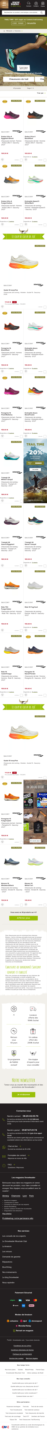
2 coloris (34, 156)
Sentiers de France (38, 1416)
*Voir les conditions (35, 500)
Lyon (25, 1196)
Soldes (20, 1369)
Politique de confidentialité (22, 1354)
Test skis (26, 1406)
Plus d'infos (6, 1214)
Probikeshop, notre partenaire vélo (17, 1218)
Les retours (7, 1251)
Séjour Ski (13, 1419)
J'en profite (31, 23)
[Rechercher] (43, 11)
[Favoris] (2, 159)
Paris (31, 1196)
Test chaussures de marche (34, 1413)
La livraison (6, 1246)
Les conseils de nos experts (14, 1236)
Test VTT (26, 1416)
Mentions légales (32, 1358)
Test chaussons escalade (14, 1413)
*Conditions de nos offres (22, 1346)
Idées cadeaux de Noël (35, 1373)
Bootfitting (6, 1267)
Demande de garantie (11, 1257)
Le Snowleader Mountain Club (14, 1241)
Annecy (5, 1196)
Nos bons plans (10, 1369)
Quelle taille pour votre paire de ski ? (24, 1383)
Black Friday (29, 1369)
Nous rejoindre (8, 1283)
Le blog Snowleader (10, 1277)
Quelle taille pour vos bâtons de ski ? (24, 1390)
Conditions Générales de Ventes (22, 1350)
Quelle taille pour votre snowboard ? (24, 1393)
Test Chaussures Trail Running (29, 1419)
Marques (9, 31)
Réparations (7, 1262)
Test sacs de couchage (13, 1416)
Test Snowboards (16, 1410)
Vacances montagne (13, 1406)
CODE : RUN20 (17, 23)
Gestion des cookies (16, 1358)
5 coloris (34, 368)
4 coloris (11, 692)
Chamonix (15, 1196)
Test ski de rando (37, 1406)
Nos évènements (9, 1272)
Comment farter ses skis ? (24, 1396)
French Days (40, 1369)
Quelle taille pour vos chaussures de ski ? (25, 1386)
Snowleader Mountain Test (15, 1373)
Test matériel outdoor (31, 1410)
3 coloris (11, 368)
